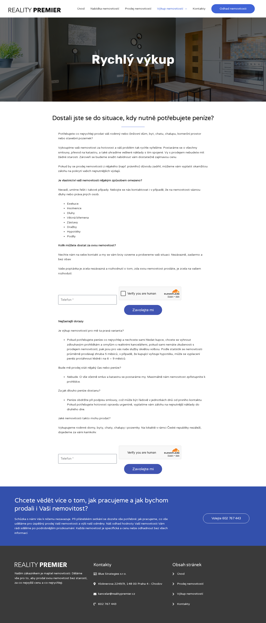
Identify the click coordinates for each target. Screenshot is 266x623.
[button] (233, 8)
